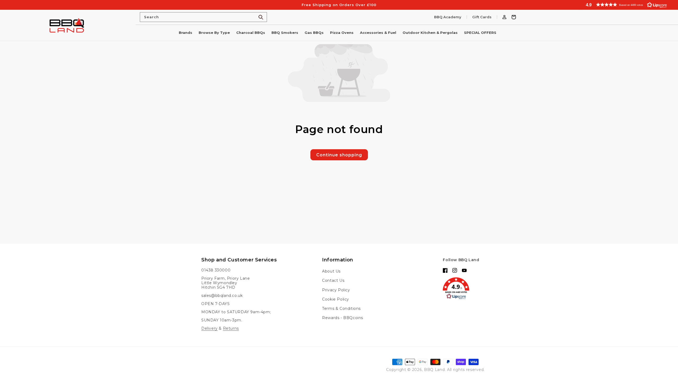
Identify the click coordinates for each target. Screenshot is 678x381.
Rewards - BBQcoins (342, 317)
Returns (231, 328)
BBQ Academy (447, 17)
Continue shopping (339, 154)
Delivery (209, 328)
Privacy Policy (336, 290)
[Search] (261, 17)
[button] (629, 4)
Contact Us (333, 280)
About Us (331, 271)
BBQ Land (434, 369)
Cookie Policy (335, 299)
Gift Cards (482, 17)
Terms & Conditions (341, 308)
